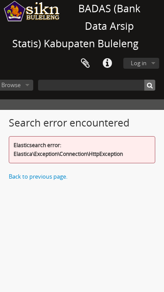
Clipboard (85, 63)
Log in (139, 63)
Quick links (107, 63)
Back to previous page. (38, 176)
